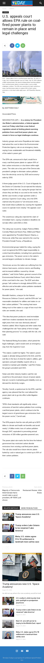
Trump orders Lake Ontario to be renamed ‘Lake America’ (27, 528)
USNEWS (11, 9)
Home (4, 9)
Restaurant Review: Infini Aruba (32, 491)
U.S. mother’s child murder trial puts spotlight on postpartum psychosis (28, 600)
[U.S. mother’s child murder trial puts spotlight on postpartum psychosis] (8, 601)
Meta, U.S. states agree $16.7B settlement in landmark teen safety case (27, 539)
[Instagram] (17, 651)
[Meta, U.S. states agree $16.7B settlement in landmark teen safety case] (8, 539)
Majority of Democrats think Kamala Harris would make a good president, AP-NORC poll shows (11, 495)
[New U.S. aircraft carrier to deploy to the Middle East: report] (8, 624)
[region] (22, 100)
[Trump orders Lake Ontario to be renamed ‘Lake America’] (8, 528)
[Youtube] (27, 651)
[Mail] (22, 651)
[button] (22, 100)
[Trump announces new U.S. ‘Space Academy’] (8, 517)
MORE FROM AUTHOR (29, 508)
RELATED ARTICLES (11, 508)
